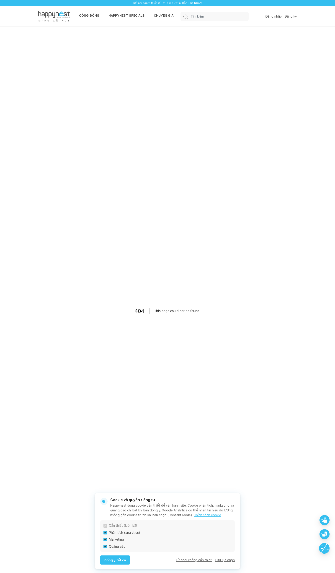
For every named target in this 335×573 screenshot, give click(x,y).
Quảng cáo (117, 546)
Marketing (116, 539)
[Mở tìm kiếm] (185, 16)
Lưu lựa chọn (225, 560)
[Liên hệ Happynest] (324, 548)
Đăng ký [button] (290, 16)
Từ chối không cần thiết (194, 560)
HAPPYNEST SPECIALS (126, 15)
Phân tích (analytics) (124, 532)
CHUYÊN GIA (164, 15)
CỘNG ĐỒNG (89, 15)
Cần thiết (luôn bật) (124, 525)
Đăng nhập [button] (273, 16)
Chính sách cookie (207, 515)
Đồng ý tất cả (115, 560)
